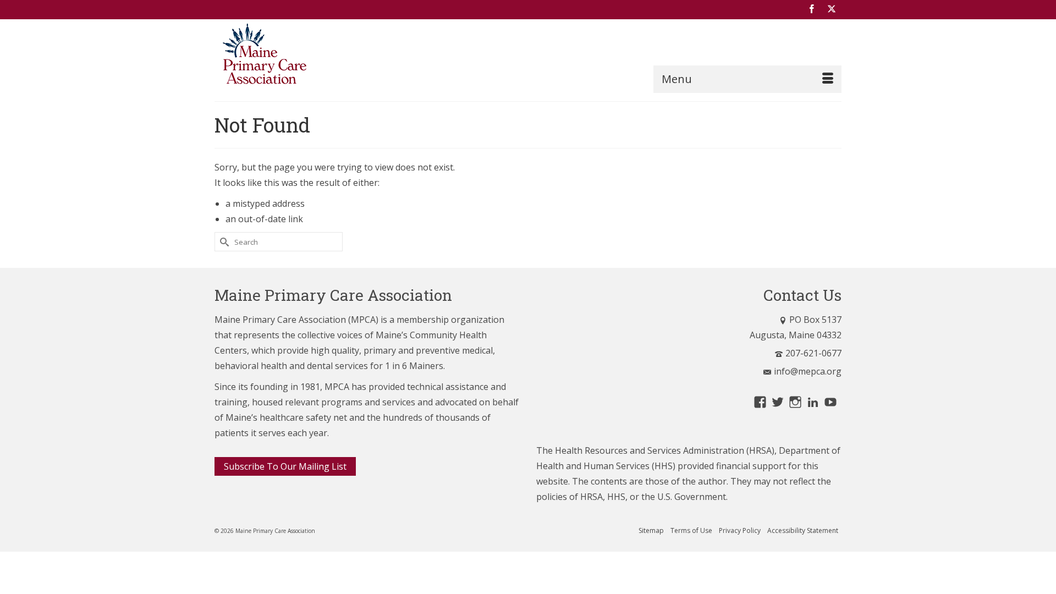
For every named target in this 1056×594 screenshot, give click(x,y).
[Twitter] (832, 9)
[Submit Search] (223, 241)
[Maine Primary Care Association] (314, 56)
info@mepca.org (808, 371)
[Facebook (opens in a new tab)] (812, 9)
